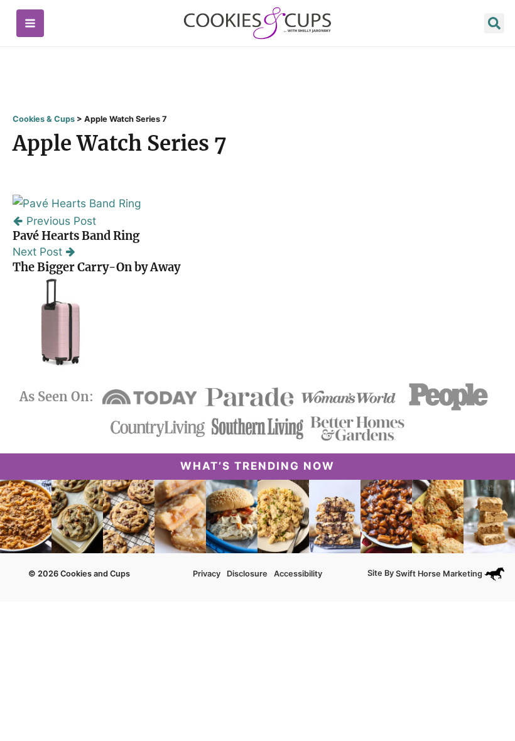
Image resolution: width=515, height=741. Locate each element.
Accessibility (298, 573)
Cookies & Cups (44, 119)
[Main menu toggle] (30, 23)
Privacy (206, 573)
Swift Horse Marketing (440, 573)
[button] (494, 25)
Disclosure (247, 573)
